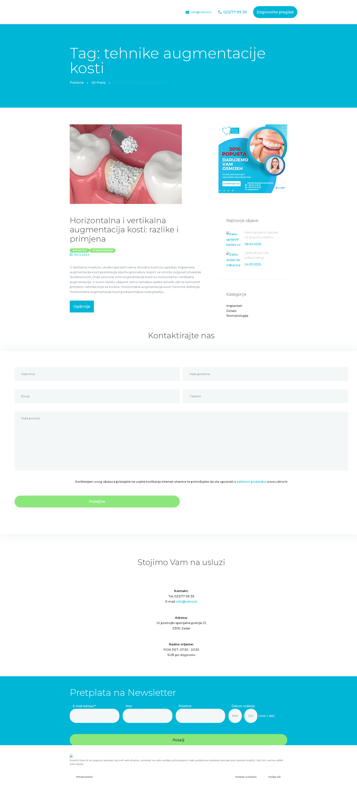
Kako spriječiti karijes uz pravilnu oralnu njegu (261, 237)
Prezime (185, 706)
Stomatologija (102, 250)
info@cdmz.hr (186, 601)
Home (76, 83)
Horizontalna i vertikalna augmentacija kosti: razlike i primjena (124, 230)
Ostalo (231, 311)
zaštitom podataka (251, 481)
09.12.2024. (82, 254)
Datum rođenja (243, 706)
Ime (129, 706)
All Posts (98, 82)
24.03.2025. (253, 264)
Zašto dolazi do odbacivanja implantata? (257, 258)
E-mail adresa (84, 706)
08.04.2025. (253, 244)
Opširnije (81, 306)
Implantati (80, 250)
